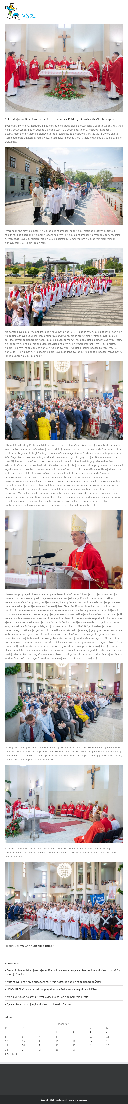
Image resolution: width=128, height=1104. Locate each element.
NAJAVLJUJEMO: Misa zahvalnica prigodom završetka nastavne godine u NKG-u (52, 989)
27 (23, 1049)
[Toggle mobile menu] (121, 5)
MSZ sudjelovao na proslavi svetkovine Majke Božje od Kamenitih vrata (47, 996)
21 (40, 1045)
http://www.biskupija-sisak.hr (37, 945)
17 (91, 1041)
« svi (7, 1053)
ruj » (14, 1053)
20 (23, 1045)
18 (107, 1041)
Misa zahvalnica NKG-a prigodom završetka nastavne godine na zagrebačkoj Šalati (54, 981)
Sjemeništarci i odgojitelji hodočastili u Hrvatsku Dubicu (39, 1004)
